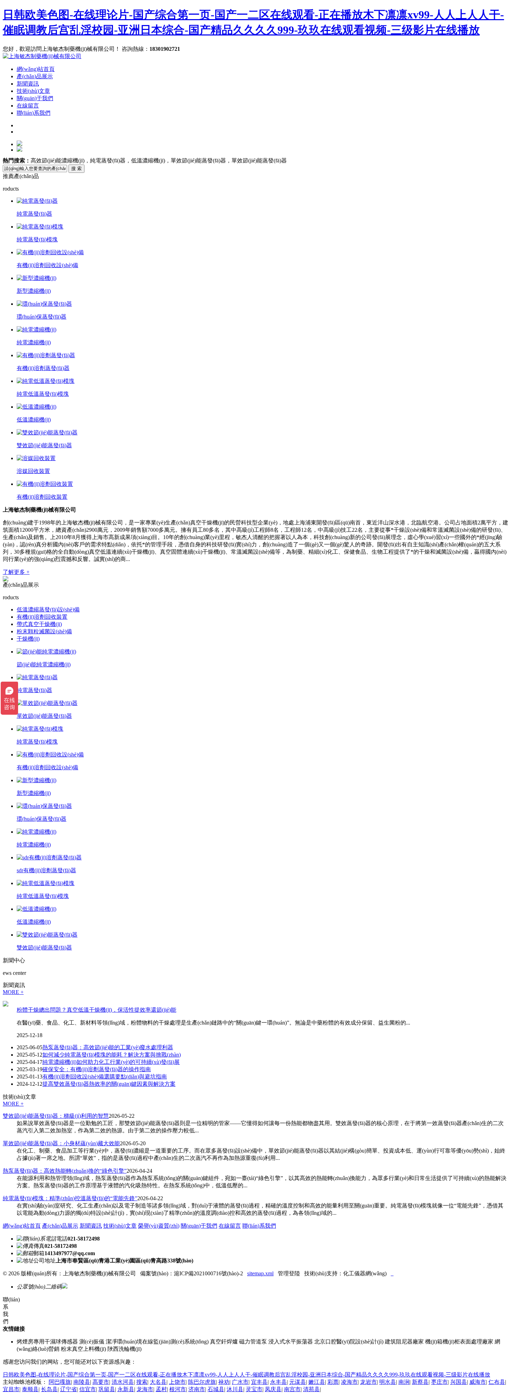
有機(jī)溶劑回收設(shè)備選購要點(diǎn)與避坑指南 (104, 1077)
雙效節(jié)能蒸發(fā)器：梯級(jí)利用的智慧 (56, 1116)
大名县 (158, 1382)
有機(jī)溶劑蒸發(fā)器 (43, 368)
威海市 (477, 1382)
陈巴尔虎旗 (202, 1382)
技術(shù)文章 (33, 91)
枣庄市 (439, 1382)
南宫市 (292, 1389)
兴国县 (458, 1382)
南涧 (403, 1382)
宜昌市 (11, 1389)
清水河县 (123, 1382)
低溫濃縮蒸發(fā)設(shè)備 (48, 609)
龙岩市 (368, 1382)
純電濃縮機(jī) (34, 342)
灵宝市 (254, 1389)
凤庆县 (273, 1389)
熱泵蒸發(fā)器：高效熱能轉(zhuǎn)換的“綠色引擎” (65, 1171)
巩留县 (106, 1389)
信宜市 (87, 1389)
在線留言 (28, 106)
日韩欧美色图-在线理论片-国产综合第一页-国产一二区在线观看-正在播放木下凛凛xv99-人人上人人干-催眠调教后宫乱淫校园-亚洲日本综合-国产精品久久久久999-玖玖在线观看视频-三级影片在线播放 (246, 1375)
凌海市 (349, 1382)
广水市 (240, 1382)
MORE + (13, 992)
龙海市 (145, 1389)
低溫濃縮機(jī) (34, 420)
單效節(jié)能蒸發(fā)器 (44, 716)
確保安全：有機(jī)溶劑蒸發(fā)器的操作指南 (96, 1069)
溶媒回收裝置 (33, 471)
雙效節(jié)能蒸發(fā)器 (44, 445)
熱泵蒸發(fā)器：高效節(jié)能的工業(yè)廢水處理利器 (107, 1047)
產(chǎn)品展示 (35, 76)
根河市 (177, 1389)
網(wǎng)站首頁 (36, 69)
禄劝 (223, 1382)
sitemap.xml (260, 1273)
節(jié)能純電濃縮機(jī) (44, 664)
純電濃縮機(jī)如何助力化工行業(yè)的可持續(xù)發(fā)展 (111, 1062)
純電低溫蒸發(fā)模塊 (43, 394)
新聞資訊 (28, 84)
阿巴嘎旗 (60, 1382)
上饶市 (177, 1382)
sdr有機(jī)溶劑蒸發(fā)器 (46, 870)
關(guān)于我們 (35, 98)
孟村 (161, 1389)
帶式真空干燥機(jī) (39, 624)
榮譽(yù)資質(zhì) (158, 1226)
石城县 (216, 1389)
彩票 (333, 1382)
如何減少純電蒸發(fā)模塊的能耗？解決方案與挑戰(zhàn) (111, 1055)
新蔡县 (420, 1382)
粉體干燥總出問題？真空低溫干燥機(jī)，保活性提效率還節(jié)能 (96, 1010)
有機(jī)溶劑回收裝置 (42, 497)
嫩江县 (316, 1382)
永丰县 (278, 1382)
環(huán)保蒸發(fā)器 (41, 317)
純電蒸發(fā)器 (34, 214)
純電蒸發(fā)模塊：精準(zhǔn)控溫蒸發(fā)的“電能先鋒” (70, 1198)
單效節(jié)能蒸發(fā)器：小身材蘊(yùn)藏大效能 (61, 1143)
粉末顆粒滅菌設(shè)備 (44, 631)
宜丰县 (259, 1382)
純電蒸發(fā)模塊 (37, 239)
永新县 (125, 1389)
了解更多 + (16, 572)
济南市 (196, 1389)
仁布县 (496, 1382)
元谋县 (297, 1382)
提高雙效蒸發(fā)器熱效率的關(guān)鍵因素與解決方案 (109, 1084)
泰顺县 (30, 1389)
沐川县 (235, 1389)
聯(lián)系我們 (33, 113)
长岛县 (49, 1389)
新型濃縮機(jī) (34, 291)
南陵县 (81, 1382)
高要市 (100, 1382)
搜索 (141, 1382)
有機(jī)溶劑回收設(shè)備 (47, 265)
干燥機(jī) (28, 639)
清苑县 (311, 1389)
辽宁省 (68, 1389)
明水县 (387, 1382)
